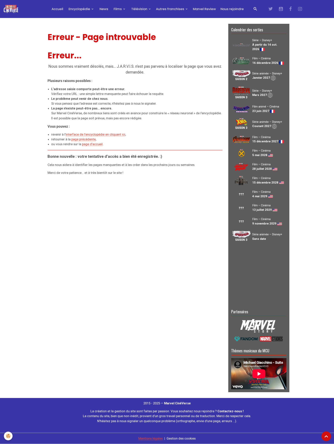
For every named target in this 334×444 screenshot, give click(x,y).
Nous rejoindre (232, 9)
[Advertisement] (258, 275)
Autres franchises (170, 9)
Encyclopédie (79, 9)
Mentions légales (150, 438)
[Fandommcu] (259, 338)
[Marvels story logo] (259, 325)
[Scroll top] (326, 436)
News (103, 9)
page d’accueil (92, 144)
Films (118, 9)
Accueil (57, 9)
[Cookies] (8, 436)
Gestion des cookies (181, 438)
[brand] (11, 9)
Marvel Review (204, 9)
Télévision (139, 9)
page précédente (83, 139)
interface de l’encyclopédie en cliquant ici (95, 134)
